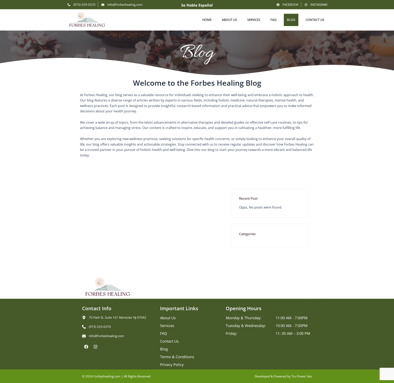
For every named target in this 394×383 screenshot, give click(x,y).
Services (253, 20)
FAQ (273, 20)
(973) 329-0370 (100, 327)
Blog (291, 20)
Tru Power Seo (301, 376)
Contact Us (315, 20)
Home (207, 20)
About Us (229, 20)
